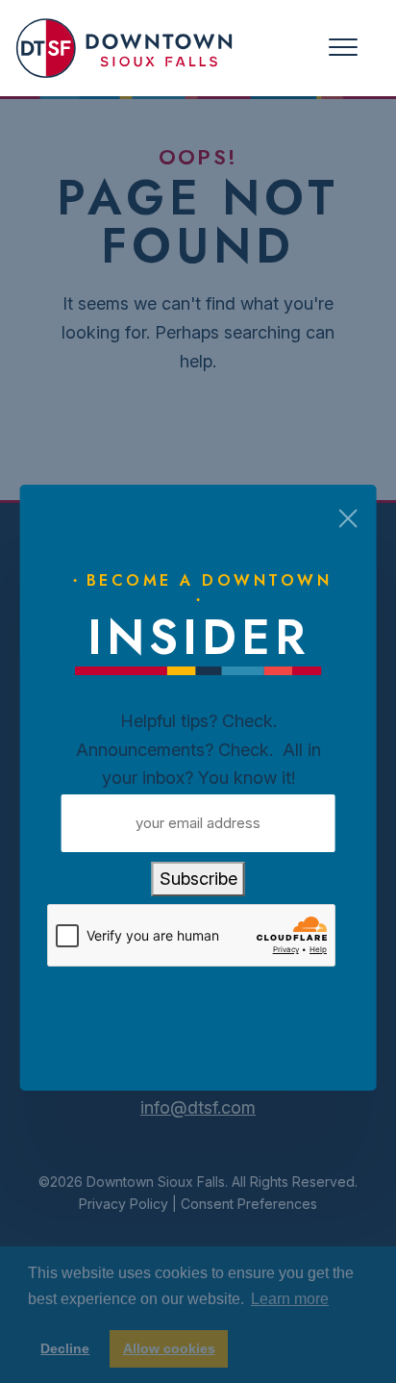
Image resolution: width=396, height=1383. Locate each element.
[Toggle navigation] (343, 47)
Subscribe (198, 878)
